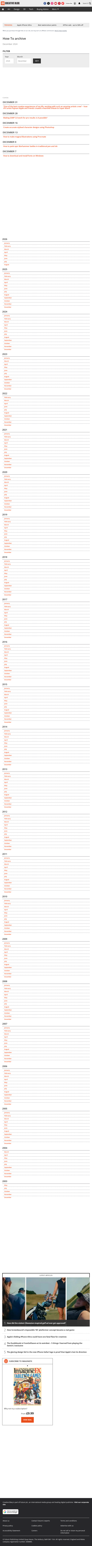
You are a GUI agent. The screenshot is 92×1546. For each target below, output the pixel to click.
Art (9, 9)
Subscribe (69, 3)
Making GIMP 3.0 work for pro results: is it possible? (25, 118)
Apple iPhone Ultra (24, 25)
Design (17, 9)
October (7, 301)
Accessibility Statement (11, 1531)
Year (7, 56)
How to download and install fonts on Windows (23, 156)
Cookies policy (37, 1526)
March (6, 249)
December (7, 307)
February (7, 246)
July (5, 262)
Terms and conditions (68, 1521)
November (8, 304)
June (5, 258)
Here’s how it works (61, 31)
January (7, 243)
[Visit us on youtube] (55, 3)
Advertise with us (66, 1526)
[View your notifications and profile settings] (79, 3)
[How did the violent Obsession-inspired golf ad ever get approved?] (46, 1302)
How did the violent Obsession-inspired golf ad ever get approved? (36, 1323)
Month (20, 56)
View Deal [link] (27, 1420)
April (6, 252)
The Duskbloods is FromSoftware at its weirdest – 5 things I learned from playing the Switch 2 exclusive (44, 1344)
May (5, 255)
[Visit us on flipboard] (62, 3)
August (6, 265)
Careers (34, 1531)
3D (24, 9)
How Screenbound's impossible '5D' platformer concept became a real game (40, 1330)
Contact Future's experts (41, 1521)
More (54, 9)
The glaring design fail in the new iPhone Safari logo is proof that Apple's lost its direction (47, 1352)
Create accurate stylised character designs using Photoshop (28, 127)
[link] (20, 1361)
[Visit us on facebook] (45, 3)
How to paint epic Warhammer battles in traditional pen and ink (30, 146)
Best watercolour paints (47, 25)
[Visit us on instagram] (52, 3)
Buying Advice (42, 9)
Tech (31, 9)
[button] (87, 3)
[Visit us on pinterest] (59, 3)
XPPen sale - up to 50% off (73, 25)
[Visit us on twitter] (48, 3)
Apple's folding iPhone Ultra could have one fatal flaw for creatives (37, 1337)
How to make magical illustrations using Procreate (24, 136)
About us (6, 1521)
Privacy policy (8, 1526)
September (8, 298)
